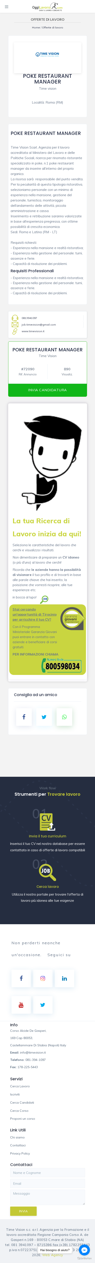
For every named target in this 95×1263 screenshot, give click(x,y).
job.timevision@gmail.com (39, 324)
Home (36, 27)
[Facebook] (21, 978)
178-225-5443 (27, 1067)
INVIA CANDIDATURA (47, 390)
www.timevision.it (33, 331)
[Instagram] (43, 978)
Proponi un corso (22, 1119)
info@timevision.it (33, 1052)
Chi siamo (17, 1137)
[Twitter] (43, 1005)
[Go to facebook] (84, 1250)
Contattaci (18, 1145)
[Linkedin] (64, 978)
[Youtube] (21, 1005)
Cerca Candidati (22, 1103)
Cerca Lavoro (20, 1086)
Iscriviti (15, 1094)
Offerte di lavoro (52, 27)
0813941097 (29, 318)
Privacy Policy (20, 1153)
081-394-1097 (35, 1060)
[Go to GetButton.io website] (84, 1258)
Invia (23, 1211)
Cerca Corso (19, 1111)
